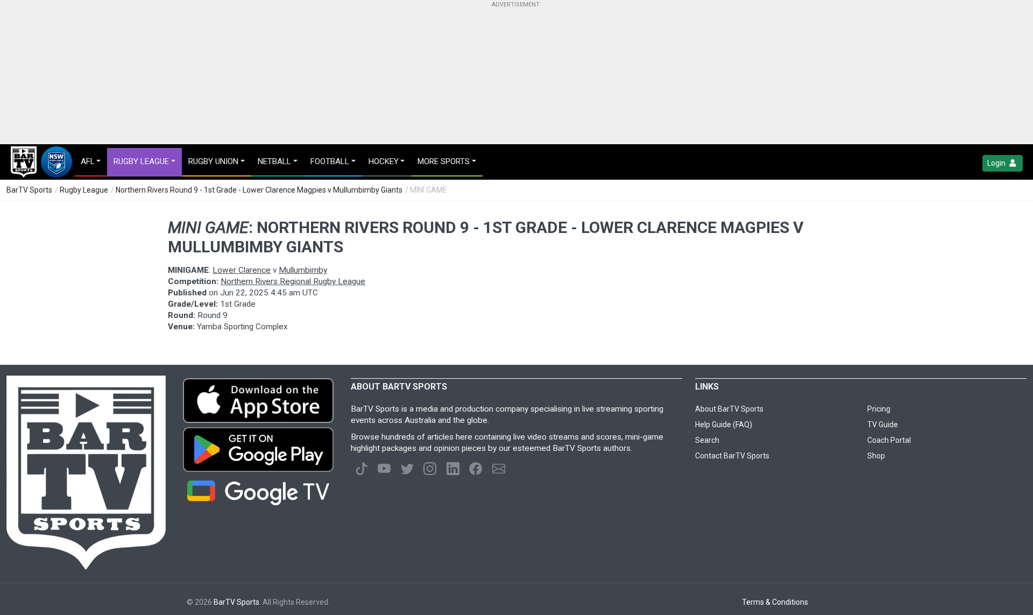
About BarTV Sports (729, 409)
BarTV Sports (29, 190)
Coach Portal (889, 440)
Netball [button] (274, 161)
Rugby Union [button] (213, 161)
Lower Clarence (242, 270)
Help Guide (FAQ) (723, 424)
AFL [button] (88, 161)
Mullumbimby (303, 270)
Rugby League (84, 190)
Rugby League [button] (141, 161)
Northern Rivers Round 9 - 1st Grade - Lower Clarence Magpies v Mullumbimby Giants (259, 190)
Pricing (878, 409)
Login (997, 163)
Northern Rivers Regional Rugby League (293, 281)
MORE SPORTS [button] (444, 161)
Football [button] (329, 161)
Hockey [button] (384, 161)
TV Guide (882, 424)
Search (707, 440)
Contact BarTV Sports (732, 455)
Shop (876, 455)
